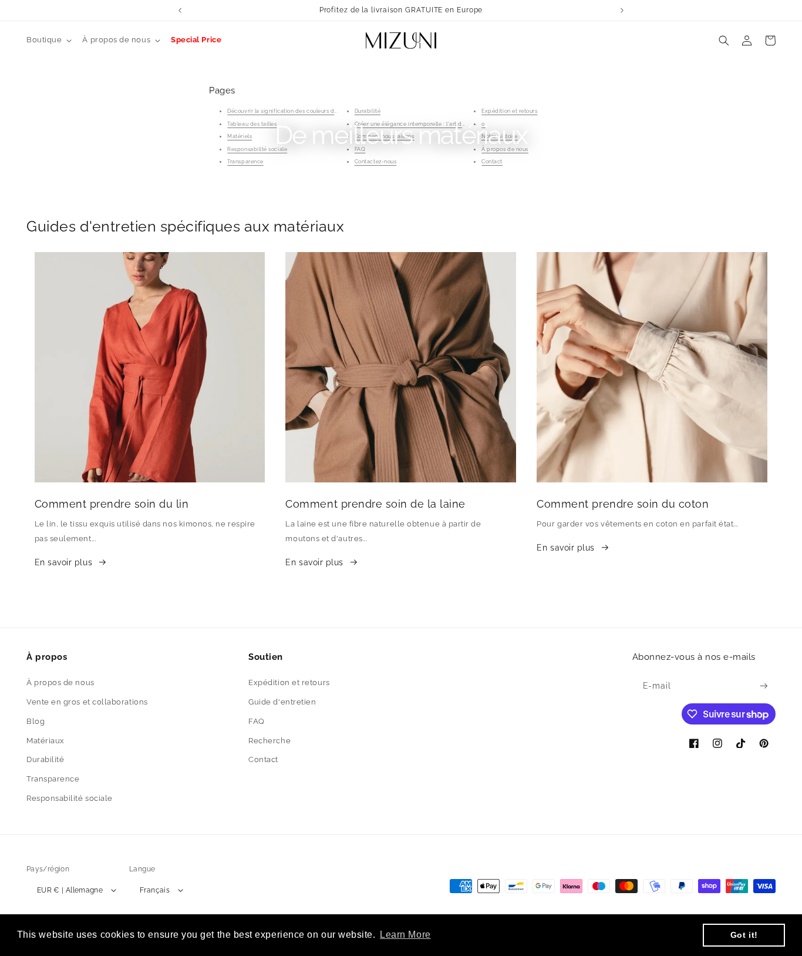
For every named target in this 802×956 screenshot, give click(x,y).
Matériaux (45, 740)
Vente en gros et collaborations (87, 701)
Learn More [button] (405, 935)
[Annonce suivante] (622, 10)
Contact (492, 162)
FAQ (256, 721)
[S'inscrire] (764, 686)
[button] (48, 40)
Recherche (269, 740)
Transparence (245, 162)
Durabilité (45, 759)
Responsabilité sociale (69, 798)
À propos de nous (60, 682)
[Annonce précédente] (180, 10)
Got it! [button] (744, 935)
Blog (35, 721)
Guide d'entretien (282, 701)
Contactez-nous (376, 162)
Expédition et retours (288, 682)
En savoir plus (64, 562)
